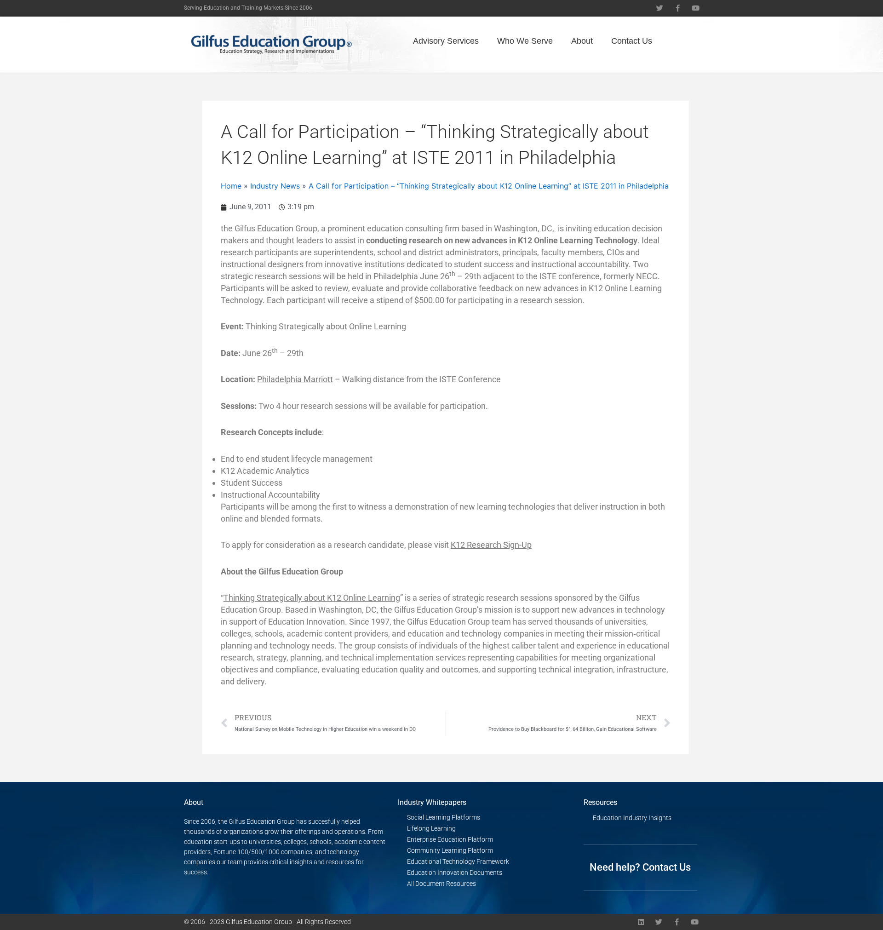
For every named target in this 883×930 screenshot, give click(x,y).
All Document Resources (441, 883)
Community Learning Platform (450, 850)
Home (231, 185)
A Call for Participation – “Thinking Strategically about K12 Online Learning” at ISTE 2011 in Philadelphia (489, 185)
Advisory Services (446, 41)
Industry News (275, 185)
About (582, 41)
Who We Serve (525, 41)
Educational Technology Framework (458, 861)
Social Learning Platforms (443, 817)
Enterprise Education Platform (450, 839)
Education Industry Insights (632, 817)
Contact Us (631, 41)
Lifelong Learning (431, 828)
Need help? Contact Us (640, 867)
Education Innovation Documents (454, 872)
